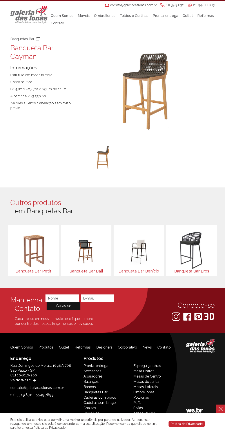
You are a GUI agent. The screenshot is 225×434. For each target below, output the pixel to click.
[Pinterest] (198, 316)
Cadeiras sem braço (99, 403)
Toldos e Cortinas (134, 16)
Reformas (205, 16)
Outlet (188, 16)
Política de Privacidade (187, 424)
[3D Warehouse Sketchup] (209, 316)
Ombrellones (104, 16)
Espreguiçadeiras (147, 366)
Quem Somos (62, 16)
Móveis (84, 16)
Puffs (137, 403)
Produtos (45, 347)
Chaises (89, 408)
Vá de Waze (21, 380)
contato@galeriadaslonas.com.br (37, 388)
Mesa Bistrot (143, 371)
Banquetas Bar (95, 392)
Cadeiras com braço (99, 397)
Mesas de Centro (147, 376)
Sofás (138, 408)
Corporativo (127, 347)
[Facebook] (187, 316)
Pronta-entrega (165, 16)
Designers (104, 347)
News (147, 347)
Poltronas (141, 397)
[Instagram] (176, 316)
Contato (57, 23)
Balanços (91, 382)
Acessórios (92, 371)
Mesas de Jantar (146, 382)
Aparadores (92, 376)
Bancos (89, 387)
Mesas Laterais (145, 387)
